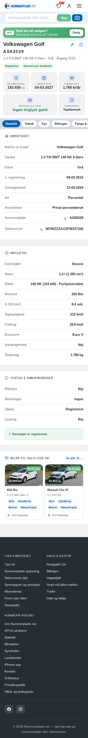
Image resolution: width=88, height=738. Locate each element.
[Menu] (79, 6)
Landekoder (13, 658)
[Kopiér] (65, 218)
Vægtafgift (53, 578)
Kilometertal (13, 591)
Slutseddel (12, 605)
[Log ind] (69, 5)
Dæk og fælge (56, 598)
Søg (64, 18)
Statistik (10, 637)
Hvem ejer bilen (16, 598)
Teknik (29, 123)
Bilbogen (61, 123)
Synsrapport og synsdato (22, 584)
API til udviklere (15, 630)
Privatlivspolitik (15, 685)
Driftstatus (12, 678)
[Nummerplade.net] (20, 6)
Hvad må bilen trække (62, 584)
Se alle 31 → (74, 458)
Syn (44, 123)
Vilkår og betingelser (19, 691)
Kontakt (10, 671)
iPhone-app (13, 664)
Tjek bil (10, 564)
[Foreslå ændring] (72, 44)
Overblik (11, 123)
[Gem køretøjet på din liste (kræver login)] (81, 44)
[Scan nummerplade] (77, 17)
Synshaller (12, 651)
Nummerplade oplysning (22, 571)
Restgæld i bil (56, 564)
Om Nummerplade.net (20, 624)
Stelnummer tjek (16, 578)
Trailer (51, 591)
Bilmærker (12, 644)
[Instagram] (20, 709)
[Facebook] (9, 709)
